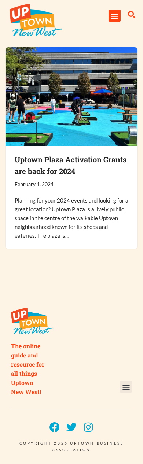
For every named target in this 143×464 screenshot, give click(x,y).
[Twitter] (71, 427)
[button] (115, 16)
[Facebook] (55, 427)
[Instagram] (88, 427)
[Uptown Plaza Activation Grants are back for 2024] (72, 96)
